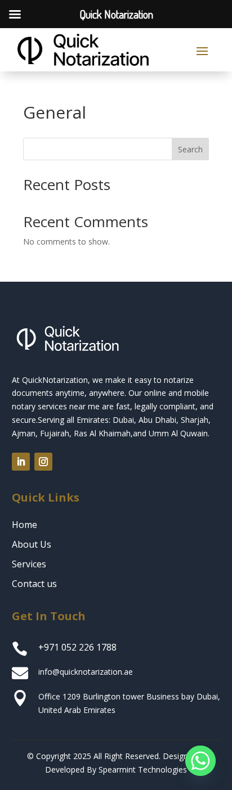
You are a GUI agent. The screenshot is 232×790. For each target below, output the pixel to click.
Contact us (34, 583)
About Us (31, 544)
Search (190, 149)
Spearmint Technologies (143, 769)
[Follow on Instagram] (43, 462)
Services (29, 564)
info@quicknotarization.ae (85, 671)
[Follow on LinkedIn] (21, 462)
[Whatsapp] (200, 761)
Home (24, 524)
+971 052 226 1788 (77, 647)
